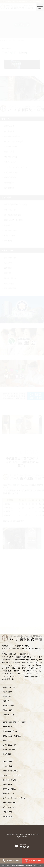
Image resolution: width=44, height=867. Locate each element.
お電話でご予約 (13, 860)
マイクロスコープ (9, 745)
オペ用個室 (7, 754)
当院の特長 (7, 696)
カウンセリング (8, 726)
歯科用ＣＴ (7, 740)
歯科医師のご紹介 (9, 687)
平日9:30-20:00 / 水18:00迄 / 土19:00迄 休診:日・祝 (22, 865)
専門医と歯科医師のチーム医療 (14, 722)
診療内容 (6, 701)
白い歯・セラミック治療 (12, 775)
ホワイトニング (8, 793)
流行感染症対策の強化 (11, 731)
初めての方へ (7, 692)
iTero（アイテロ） (10, 749)
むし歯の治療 (7, 766)
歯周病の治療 (7, 761)
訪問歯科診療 (7, 816)
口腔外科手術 (7, 812)
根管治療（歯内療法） (11, 770)
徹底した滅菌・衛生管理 (12, 736)
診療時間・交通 (8, 714)
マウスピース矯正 (9, 789)
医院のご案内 (7, 710)
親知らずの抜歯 (8, 807)
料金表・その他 (8, 705)
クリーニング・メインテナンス (14, 798)
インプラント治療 (9, 780)
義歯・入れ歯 (7, 784)
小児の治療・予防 (9, 802)
